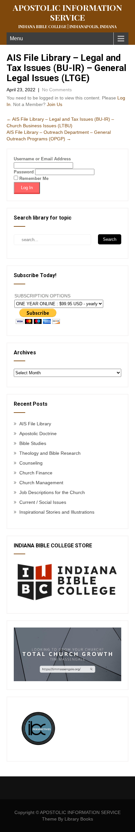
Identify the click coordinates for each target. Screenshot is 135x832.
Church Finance (35, 472)
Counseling (31, 463)
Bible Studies (32, 443)
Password (24, 171)
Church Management (41, 482)
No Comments (57, 89)
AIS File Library (35, 423)
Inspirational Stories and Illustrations (56, 512)
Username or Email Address (42, 158)
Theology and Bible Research (50, 453)
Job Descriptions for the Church (52, 492)
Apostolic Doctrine (38, 433)
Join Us (54, 104)
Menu (16, 38)
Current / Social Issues (42, 502)
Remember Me (33, 178)
